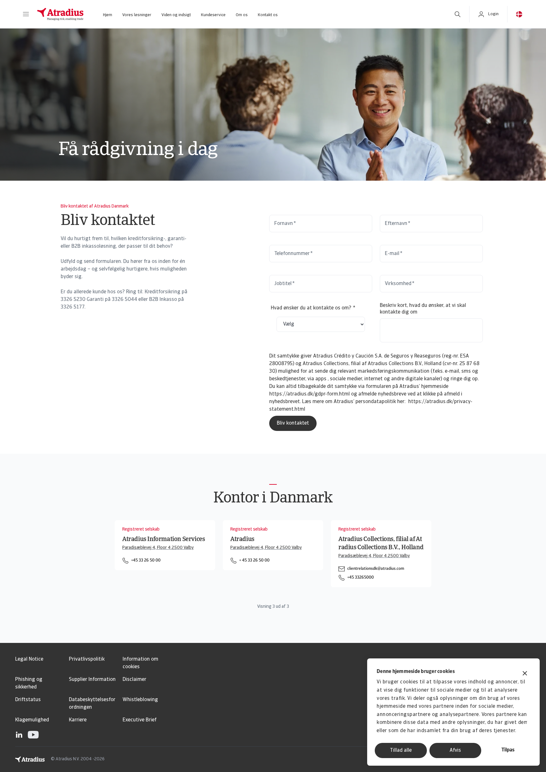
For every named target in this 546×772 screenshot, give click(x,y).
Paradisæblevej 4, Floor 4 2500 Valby (158, 547)
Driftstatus (28, 699)
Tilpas (507, 750)
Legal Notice (29, 659)
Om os (242, 15)
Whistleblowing (140, 699)
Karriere (78, 720)
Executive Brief (139, 720)
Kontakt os (268, 15)
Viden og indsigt (176, 15)
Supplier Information (92, 679)
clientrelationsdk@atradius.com (375, 569)
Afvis (455, 750)
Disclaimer (134, 679)
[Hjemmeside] (60, 14)
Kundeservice (213, 15)
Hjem (107, 15)
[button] (26, 14)
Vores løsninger (136, 15)
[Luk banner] (525, 674)
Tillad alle (401, 750)
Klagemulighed (32, 720)
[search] (457, 14)
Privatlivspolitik (87, 659)
